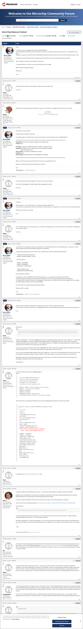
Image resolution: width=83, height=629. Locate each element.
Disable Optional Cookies (61, 621)
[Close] (80, 621)
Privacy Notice (15, 619)
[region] (41, 621)
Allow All (61, 625)
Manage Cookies (62, 617)
